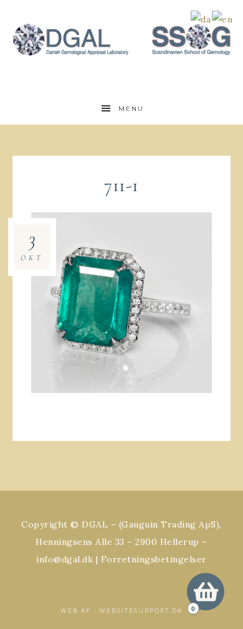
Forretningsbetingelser (154, 559)
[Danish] (201, 18)
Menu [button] (131, 109)
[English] (223, 18)
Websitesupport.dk (141, 610)
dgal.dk (121, 39)
